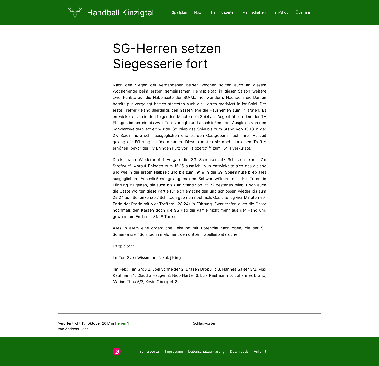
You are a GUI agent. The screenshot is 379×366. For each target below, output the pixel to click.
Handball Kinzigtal (120, 12)
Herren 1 (122, 323)
